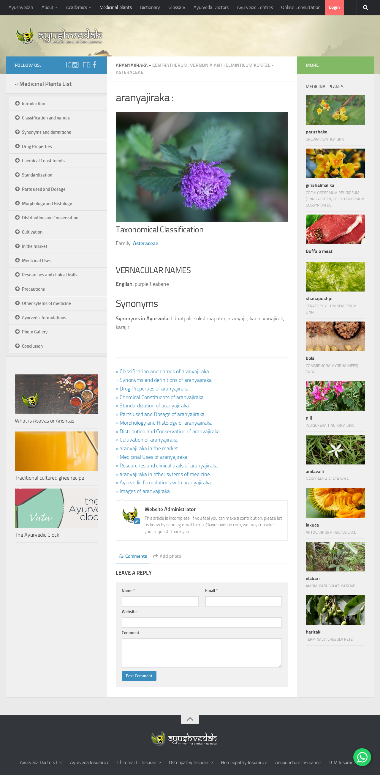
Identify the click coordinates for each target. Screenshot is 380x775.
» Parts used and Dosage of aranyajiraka (160, 414)
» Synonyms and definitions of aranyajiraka (164, 380)
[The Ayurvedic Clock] (56, 508)
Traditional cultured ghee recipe (49, 478)
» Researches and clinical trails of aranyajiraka (167, 465)
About (47, 7)
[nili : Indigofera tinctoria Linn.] (335, 396)
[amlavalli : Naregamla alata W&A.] (335, 449)
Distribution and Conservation (50, 217)
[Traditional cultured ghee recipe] (56, 451)
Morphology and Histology (47, 203)
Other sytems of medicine (46, 303)
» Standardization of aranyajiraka (152, 405)
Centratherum (170, 65)
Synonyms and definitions (46, 132)
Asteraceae (129, 72)
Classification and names (46, 118)
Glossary (176, 7)
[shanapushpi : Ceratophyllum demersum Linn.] (335, 277)
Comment (130, 632)
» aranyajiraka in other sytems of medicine (163, 474)
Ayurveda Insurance (89, 762)
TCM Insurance (343, 762)
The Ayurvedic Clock (37, 535)
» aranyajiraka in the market (147, 448)
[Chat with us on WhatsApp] (362, 757)
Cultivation (32, 232)
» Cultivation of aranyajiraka (147, 440)
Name (128, 590)
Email (211, 590)
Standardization (37, 175)
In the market (34, 246)
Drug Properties (37, 146)
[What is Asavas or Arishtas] (56, 394)
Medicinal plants (115, 7)
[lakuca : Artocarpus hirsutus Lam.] (335, 503)
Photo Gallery (35, 332)
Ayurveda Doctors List (41, 762)
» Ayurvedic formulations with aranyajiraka (163, 482)
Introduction (33, 103)
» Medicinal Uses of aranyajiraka (151, 457)
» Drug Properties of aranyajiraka (152, 388)
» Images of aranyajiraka (143, 491)
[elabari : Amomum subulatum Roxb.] (335, 556)
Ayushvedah (21, 7)
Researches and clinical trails (49, 275)
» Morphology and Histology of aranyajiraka (164, 423)
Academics (76, 7)
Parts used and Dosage (44, 189)
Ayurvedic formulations (44, 317)
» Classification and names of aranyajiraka (162, 371)
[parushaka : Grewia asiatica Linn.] (335, 110)
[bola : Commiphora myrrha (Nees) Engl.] (335, 336)
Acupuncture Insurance (298, 762)
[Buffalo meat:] (335, 229)
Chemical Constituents (43, 160)
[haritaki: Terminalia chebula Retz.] (335, 610)
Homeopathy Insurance (244, 762)
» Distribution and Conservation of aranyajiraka (168, 431)
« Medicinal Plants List (43, 83)
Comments (136, 556)
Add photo (170, 556)
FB (87, 65)
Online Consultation (301, 7)
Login (334, 7)
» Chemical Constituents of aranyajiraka (160, 397)
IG (69, 65)
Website (129, 611)
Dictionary (150, 7)
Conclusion (32, 346)
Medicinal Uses (36, 260)
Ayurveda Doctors (211, 7)
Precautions (33, 289)
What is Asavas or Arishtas (44, 421)
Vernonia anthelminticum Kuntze (230, 65)
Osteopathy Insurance (191, 762)
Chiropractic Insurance (139, 762)
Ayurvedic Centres (255, 7)
